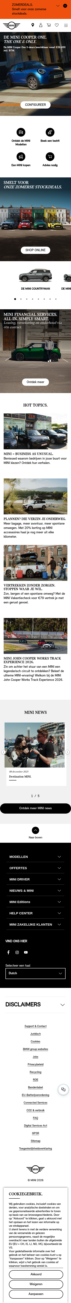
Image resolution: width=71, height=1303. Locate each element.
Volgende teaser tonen (67, 752)
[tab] (15, 299)
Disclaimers (23, 1005)
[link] (33, 25)
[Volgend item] (66, 276)
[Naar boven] (35, 830)
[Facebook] (8, 952)
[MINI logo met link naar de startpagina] (35, 1169)
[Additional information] (58, 5)
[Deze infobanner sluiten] (65, 5)
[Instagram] (17, 952)
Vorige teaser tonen (3, 752)
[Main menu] (66, 25)
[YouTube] (26, 952)
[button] (41, 25)
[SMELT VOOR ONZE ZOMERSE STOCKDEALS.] (35, 219)
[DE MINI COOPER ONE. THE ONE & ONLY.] (35, 74)
